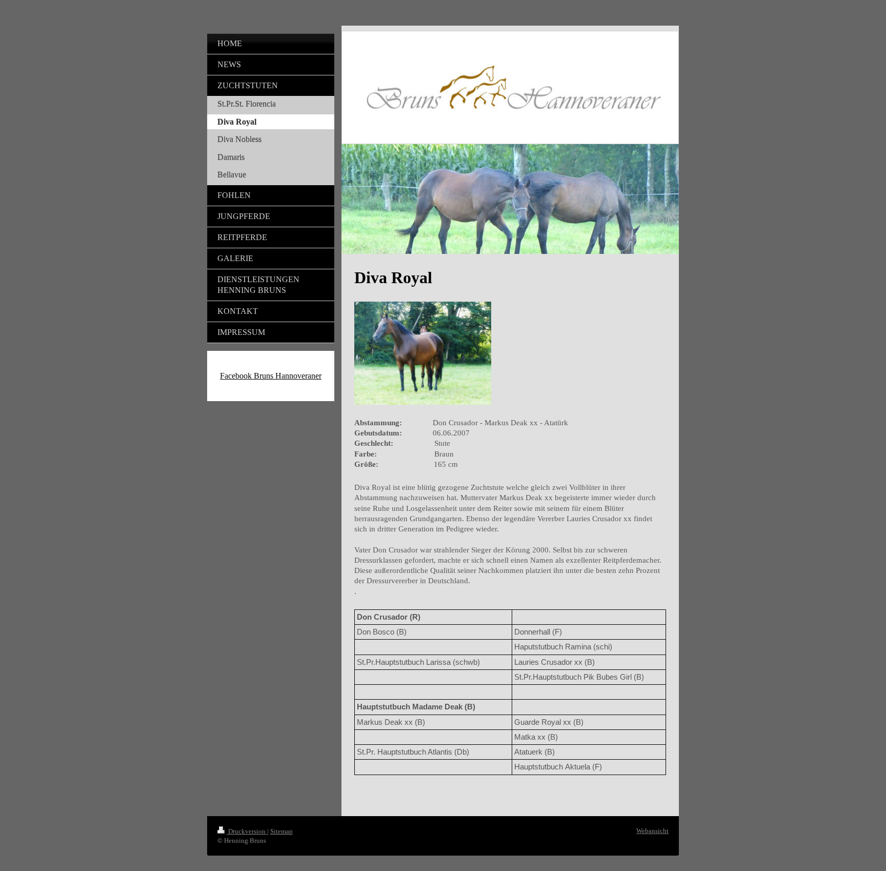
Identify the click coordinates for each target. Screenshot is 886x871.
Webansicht (652, 831)
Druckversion (247, 831)
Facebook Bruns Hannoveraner (270, 375)
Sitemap (281, 831)
